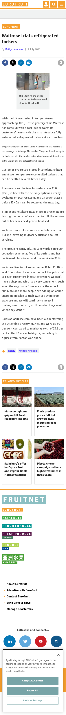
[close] (64, 54)
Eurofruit (11, 27)
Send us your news (18, 603)
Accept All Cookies (32, 680)
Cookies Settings (33, 700)
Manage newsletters (20, 609)
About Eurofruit (17, 584)
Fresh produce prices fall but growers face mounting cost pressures (46, 418)
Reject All (32, 690)
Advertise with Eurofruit (22, 590)
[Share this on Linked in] (21, 62)
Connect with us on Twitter (25, 641)
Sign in (17, 54)
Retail (11, 350)
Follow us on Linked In (9, 641)
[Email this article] (28, 62)
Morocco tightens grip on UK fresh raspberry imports (16, 415)
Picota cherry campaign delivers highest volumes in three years (49, 469)
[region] (32, 680)
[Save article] (61, 62)
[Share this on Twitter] (13, 62)
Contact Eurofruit (18, 596)
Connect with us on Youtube (41, 641)
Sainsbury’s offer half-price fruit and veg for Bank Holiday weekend (15, 469)
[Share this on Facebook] (5, 62)
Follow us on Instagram (56, 641)
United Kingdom (28, 350)
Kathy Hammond (14, 49)
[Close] (58, 655)
